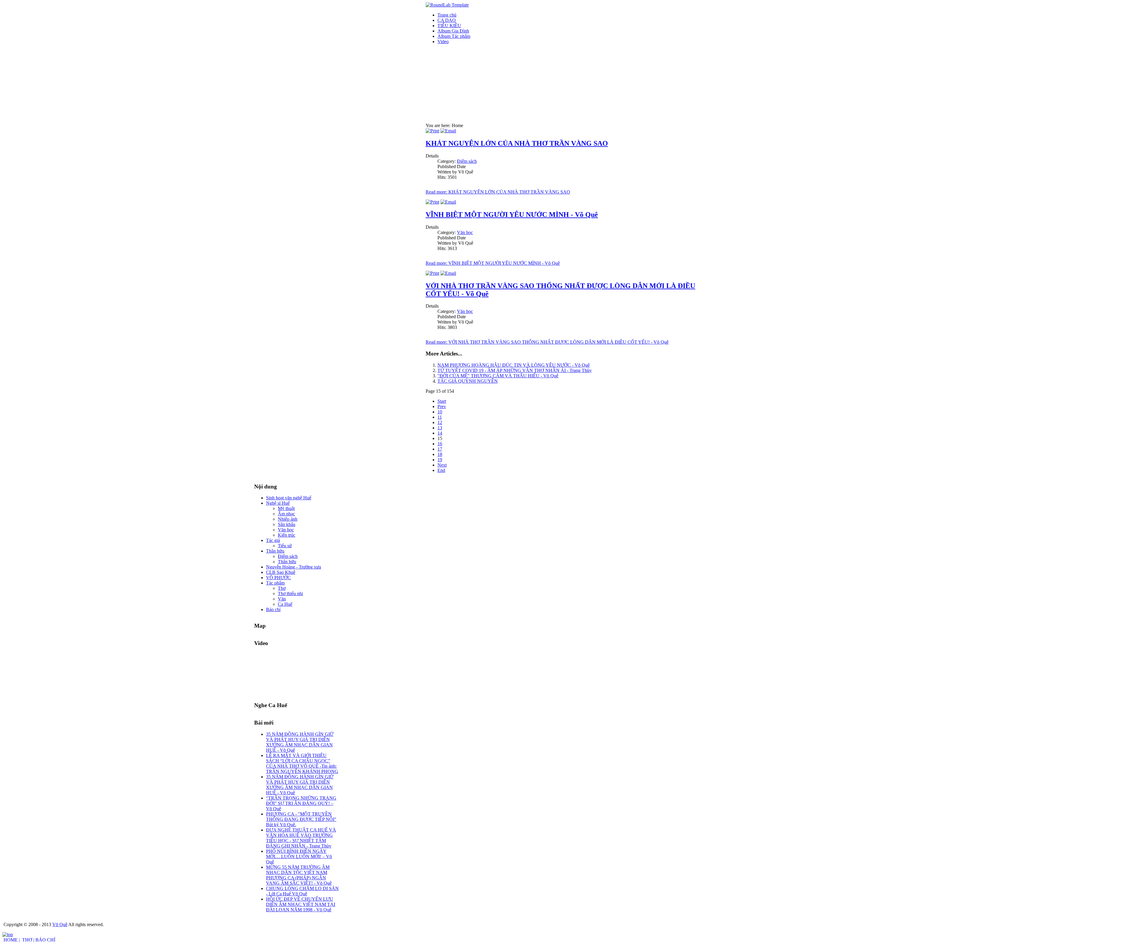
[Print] (432, 130)
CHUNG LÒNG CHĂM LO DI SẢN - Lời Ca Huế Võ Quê (302, 891)
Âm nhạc (286, 513)
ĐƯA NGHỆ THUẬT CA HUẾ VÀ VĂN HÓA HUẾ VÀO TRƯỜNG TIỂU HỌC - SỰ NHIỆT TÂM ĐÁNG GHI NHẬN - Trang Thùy (301, 837)
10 (439, 411)
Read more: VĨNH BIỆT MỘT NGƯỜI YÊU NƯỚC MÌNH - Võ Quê (493, 263)
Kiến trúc (286, 535)
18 (439, 454)
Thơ (282, 588)
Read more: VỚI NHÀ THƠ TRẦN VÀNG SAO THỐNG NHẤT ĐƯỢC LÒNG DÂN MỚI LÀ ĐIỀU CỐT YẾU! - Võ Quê (547, 342)
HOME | (11, 939)
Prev (441, 406)
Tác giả (273, 540)
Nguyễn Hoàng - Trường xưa (293, 566)
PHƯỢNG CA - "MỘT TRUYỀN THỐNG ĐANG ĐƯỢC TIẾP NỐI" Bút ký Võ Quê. (301, 819)
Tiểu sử (285, 545)
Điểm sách (467, 161)
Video (443, 41)
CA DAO (446, 20)
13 (439, 427)
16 (439, 443)
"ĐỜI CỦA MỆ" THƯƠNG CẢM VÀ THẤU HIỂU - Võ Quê (497, 375)
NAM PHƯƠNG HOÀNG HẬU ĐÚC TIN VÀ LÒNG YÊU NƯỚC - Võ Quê (513, 365)
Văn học (465, 232)
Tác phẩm (275, 582)
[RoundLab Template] (447, 4)
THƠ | (28, 939)
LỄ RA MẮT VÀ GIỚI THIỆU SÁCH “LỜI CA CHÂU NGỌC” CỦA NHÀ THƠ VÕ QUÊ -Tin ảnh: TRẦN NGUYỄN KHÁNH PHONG (302, 763)
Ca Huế (285, 604)
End (441, 470)
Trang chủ (446, 14)
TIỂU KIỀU (449, 25)
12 (439, 422)
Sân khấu (286, 524)
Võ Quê (59, 924)
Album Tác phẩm (453, 36)
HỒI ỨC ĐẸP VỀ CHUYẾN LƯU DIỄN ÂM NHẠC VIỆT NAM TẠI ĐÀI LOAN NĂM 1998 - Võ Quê (300, 904)
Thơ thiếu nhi (290, 593)
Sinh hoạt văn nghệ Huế (288, 497)
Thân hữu (275, 550)
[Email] (448, 130)
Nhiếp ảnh (287, 519)
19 (439, 459)
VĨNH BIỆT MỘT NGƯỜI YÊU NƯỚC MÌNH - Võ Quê (512, 214)
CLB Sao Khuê (280, 572)
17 (439, 449)
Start (441, 401)
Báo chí (273, 609)
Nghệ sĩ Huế (278, 503)
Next (442, 464)
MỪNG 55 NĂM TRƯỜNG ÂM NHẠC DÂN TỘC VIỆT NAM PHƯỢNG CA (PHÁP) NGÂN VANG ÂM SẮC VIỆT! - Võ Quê (299, 875)
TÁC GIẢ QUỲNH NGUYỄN (467, 381)
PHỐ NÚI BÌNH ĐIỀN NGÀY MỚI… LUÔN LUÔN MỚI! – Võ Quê (299, 856)
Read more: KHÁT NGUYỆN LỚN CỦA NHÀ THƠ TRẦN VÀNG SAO (498, 191)
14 (439, 433)
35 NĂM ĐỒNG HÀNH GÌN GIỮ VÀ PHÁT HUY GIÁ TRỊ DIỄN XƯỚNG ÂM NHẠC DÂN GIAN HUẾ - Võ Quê (299, 742)
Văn (282, 598)
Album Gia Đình (453, 30)
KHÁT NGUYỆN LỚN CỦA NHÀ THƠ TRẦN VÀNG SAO (517, 143)
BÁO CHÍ (45, 939)
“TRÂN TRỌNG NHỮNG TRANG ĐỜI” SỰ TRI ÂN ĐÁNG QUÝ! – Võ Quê (301, 803)
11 (439, 417)
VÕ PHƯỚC (278, 577)
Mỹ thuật (286, 508)
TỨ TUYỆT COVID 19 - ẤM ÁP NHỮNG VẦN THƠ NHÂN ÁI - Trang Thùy (514, 370)
